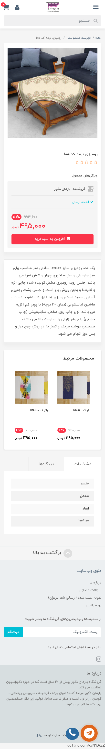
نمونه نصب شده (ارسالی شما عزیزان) (74, 597)
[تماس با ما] (89, 733)
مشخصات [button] (82, 464)
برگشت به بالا (47, 552)
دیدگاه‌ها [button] (46, 464)
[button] (9, 7)
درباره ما (95, 582)
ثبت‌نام (13, 632)
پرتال (39, 735)
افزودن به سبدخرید (50, 238)
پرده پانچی (93, 605)
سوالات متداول (90, 590)
